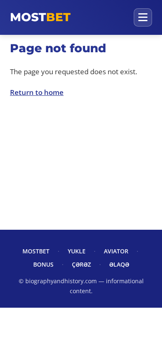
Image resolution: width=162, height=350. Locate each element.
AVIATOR (116, 251)
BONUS (43, 264)
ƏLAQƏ (119, 264)
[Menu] (143, 17)
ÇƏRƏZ (81, 264)
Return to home (37, 92)
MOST (40, 17)
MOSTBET (35, 251)
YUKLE (77, 251)
